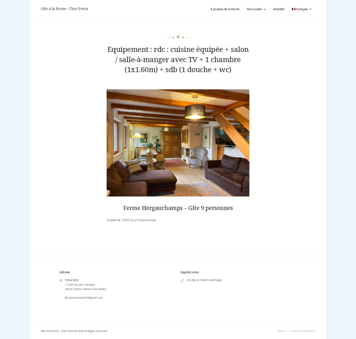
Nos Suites (254, 9)
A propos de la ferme (225, 9)
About (281, 331)
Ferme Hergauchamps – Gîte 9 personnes (178, 208)
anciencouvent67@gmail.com (86, 297)
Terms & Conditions (303, 331)
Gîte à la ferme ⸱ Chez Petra (64, 9)
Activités (279, 9)
